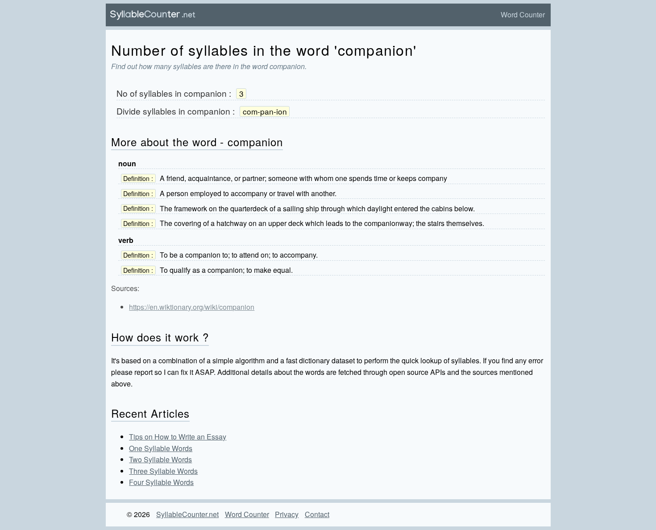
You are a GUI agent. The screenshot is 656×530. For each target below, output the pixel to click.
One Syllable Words (160, 448)
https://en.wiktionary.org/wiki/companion (191, 307)
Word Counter (523, 14)
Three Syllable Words (163, 471)
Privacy (287, 514)
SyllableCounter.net (187, 514)
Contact (317, 514)
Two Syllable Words (160, 459)
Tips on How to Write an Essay (177, 436)
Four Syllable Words (161, 482)
